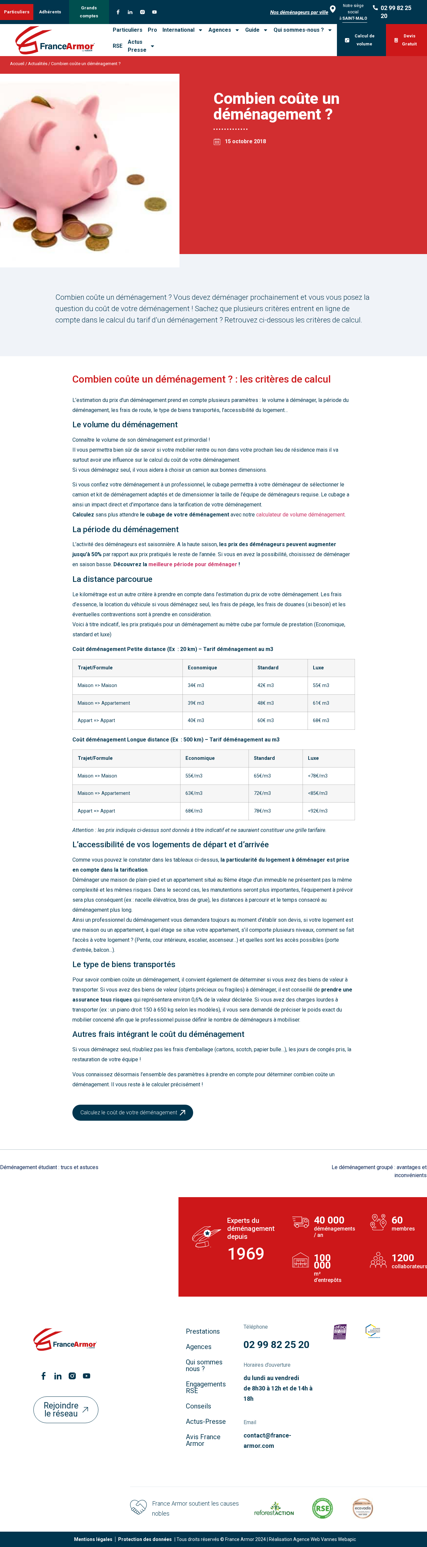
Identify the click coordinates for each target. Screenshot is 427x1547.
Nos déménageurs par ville (299, 12)
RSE (117, 46)
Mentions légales (93, 1539)
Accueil (17, 63)
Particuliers (127, 30)
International (178, 30)
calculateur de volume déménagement (300, 514)
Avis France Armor (203, 1440)
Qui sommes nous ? (204, 1365)
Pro (152, 30)
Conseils (198, 1406)
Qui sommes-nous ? (299, 30)
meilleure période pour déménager (192, 564)
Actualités (37, 63)
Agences (219, 30)
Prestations (203, 1331)
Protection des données (145, 1539)
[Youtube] (154, 12)
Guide (252, 30)
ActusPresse (137, 46)
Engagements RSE (206, 1387)
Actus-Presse (206, 1421)
